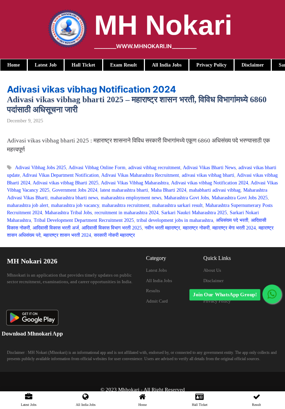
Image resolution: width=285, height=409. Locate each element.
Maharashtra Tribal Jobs (68, 212)
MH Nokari (163, 25)
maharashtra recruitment (125, 205)
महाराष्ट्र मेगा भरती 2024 (234, 227)
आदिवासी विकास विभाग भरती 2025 (112, 227)
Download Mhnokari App (32, 334)
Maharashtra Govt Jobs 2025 (240, 197)
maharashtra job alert (27, 205)
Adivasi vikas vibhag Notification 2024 (209, 182)
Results (153, 290)
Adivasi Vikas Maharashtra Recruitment (140, 175)
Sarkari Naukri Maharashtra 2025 (194, 212)
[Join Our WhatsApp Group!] (272, 294)
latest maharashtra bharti (124, 190)
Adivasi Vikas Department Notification (60, 175)
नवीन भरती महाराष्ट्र (162, 227)
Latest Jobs (156, 270)
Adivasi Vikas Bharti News (209, 167)
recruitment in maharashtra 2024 (126, 212)
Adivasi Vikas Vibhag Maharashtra (135, 182)
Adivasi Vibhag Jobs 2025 (40, 167)
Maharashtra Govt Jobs (186, 197)
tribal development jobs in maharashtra (175, 220)
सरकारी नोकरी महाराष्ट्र (114, 235)
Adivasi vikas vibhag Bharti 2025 (65, 182)
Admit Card (157, 301)
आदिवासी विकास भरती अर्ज (56, 227)
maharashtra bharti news (74, 197)
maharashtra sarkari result (177, 205)
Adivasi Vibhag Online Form (96, 167)
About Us (212, 270)
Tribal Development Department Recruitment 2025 (84, 220)
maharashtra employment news (131, 197)
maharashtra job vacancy (75, 205)
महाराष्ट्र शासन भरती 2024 (67, 235)
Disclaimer (213, 280)
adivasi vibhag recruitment (154, 167)
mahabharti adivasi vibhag (215, 190)
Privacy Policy (217, 301)
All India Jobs (159, 280)
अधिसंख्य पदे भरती (232, 220)
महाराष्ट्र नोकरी (196, 227)
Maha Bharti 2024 (168, 190)
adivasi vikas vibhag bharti (208, 175)
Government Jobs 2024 (74, 190)
